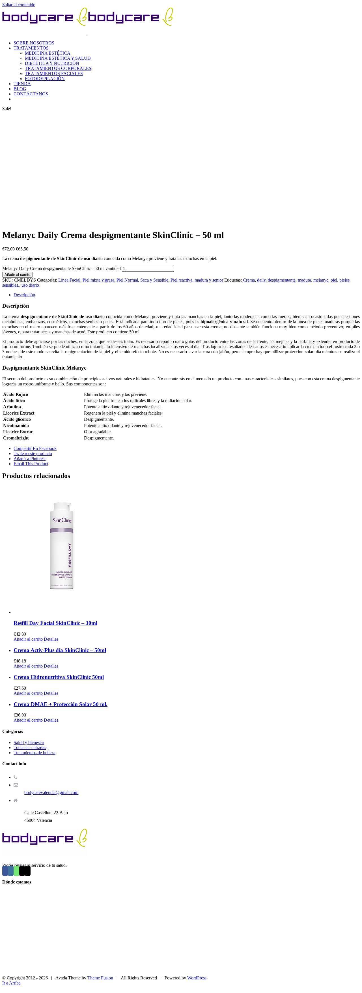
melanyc (320, 280)
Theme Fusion (100, 977)
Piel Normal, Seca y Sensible (142, 280)
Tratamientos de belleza (34, 752)
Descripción (24, 294)
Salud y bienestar (29, 742)
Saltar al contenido (18, 4)
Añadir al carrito (17, 275)
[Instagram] (11, 871)
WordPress (196, 977)
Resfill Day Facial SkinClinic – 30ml (55, 623)
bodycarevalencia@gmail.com (51, 792)
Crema (249, 280)
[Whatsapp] (16, 871)
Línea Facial (69, 280)
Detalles (51, 639)
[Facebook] (5, 871)
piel (334, 280)
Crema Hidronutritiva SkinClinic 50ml (59, 677)
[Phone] (28, 871)
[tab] (187, 294)
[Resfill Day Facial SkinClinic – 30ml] (187, 550)
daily (261, 280)
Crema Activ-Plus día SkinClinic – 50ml (60, 650)
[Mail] (22, 871)
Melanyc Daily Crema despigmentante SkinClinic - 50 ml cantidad (61, 268)
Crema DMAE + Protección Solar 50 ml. (60, 704)
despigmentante (282, 280)
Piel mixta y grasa (98, 280)
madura (304, 280)
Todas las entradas (30, 747)
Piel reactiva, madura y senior (197, 280)
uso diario (30, 285)
